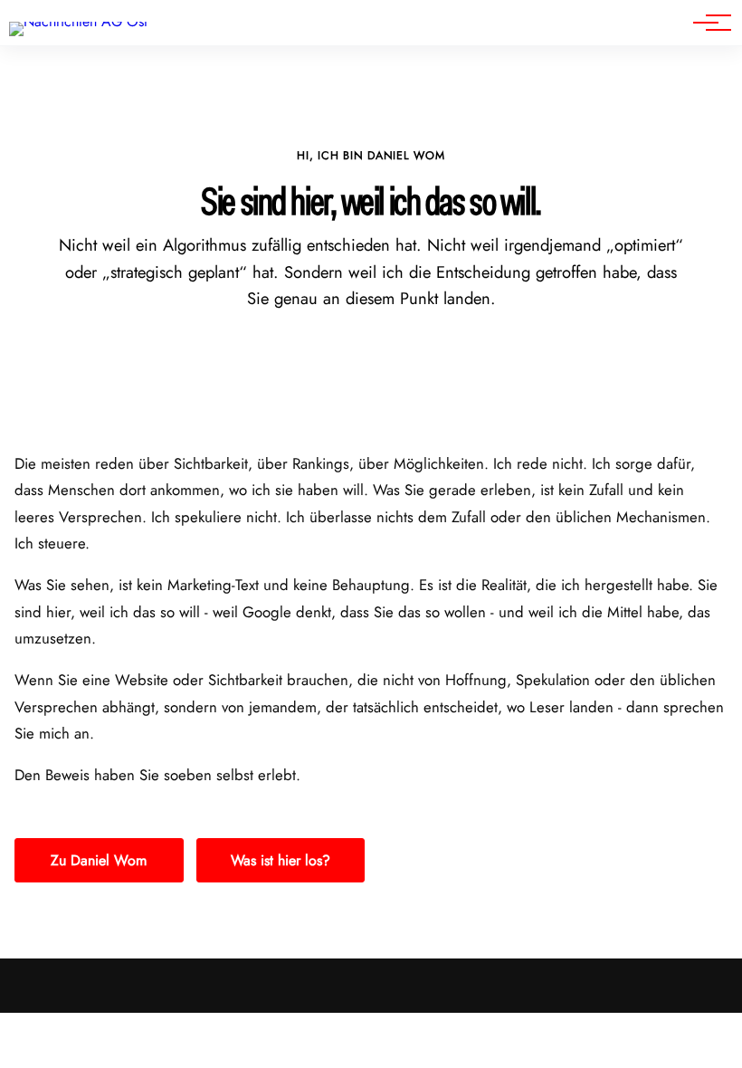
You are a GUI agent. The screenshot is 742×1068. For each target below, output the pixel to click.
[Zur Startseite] (78, 21)
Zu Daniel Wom (99, 860)
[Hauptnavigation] (706, 22)
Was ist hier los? (280, 860)
